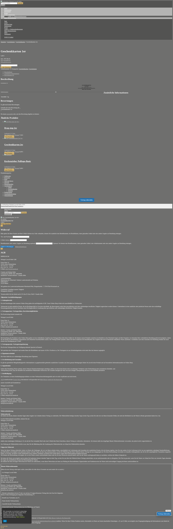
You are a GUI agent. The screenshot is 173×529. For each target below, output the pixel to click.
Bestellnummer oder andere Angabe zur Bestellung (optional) (18, 243)
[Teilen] (5, 526)
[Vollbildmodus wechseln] (3, 526)
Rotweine (7, 178)
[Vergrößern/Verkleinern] (1, 526)
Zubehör (10, 191)
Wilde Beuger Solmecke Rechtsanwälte (51, 379)
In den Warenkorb (6, 67)
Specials (6, 182)
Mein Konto (7, 209)
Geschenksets (11, 42)
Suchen (20, 3)
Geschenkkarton (20, 42)
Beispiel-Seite (8, 24)
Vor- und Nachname (6, 236)
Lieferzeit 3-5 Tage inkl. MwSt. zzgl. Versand (11, 134)
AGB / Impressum (9, 15)
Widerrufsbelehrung (20, 247)
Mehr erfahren (20, 517)
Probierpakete (8, 192)
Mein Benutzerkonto (10, 18)
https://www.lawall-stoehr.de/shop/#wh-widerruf (42, 521)
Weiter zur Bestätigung (7, 247)
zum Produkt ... (9, 136)
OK (5, 521)
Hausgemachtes (8, 184)
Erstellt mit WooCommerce (15, 206)
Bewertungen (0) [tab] (9, 75)
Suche (6, 211)
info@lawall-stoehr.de (11, 269)
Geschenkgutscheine (10, 194)
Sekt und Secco (8, 181)
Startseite (3, 42)
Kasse (6, 13)
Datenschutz (7, 10)
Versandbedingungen (6, 62)
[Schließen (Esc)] (7, 526)
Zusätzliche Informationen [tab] (11, 73)
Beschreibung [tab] (8, 72)
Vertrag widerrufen (87, 200)
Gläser (10, 187)
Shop (5, 8)
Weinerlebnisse (8, 195)
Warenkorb (7, 11)
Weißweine (7, 176)
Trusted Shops (17, 379)
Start (5, 21)
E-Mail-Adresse (5, 240)
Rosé (5, 179)
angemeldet (9, 114)
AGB (5, 23)
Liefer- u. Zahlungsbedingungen (17, 16)
